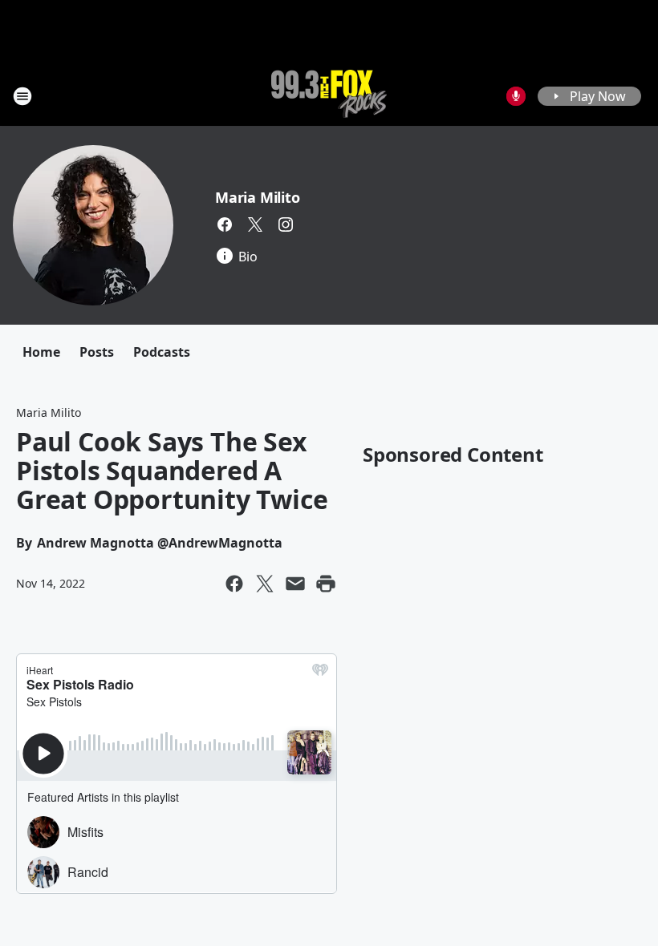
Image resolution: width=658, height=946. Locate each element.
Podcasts (161, 352)
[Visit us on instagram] (285, 224)
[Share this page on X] (265, 583)
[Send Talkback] (516, 96)
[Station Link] (329, 96)
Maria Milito (257, 197)
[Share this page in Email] (295, 583)
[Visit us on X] (255, 224)
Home (41, 352)
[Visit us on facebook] (224, 224)
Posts (96, 352)
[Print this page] (326, 583)
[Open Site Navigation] (22, 96)
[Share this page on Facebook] (234, 583)
